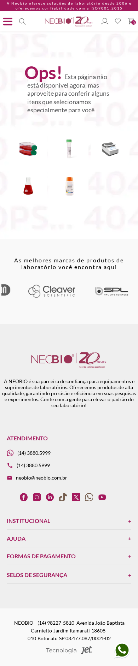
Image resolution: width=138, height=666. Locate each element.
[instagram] (37, 497)
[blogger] (11, 497)
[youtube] (102, 497)
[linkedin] (50, 497)
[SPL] (111, 296)
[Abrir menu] (7, 21)
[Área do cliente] (105, 21)
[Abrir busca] (22, 21)
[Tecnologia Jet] (69, 650)
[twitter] (76, 497)
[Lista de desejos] (118, 21)
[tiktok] (63, 497)
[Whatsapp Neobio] (122, 657)
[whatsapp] (89, 497)
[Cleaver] (51, 296)
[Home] (69, 26)
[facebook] (24, 497)
